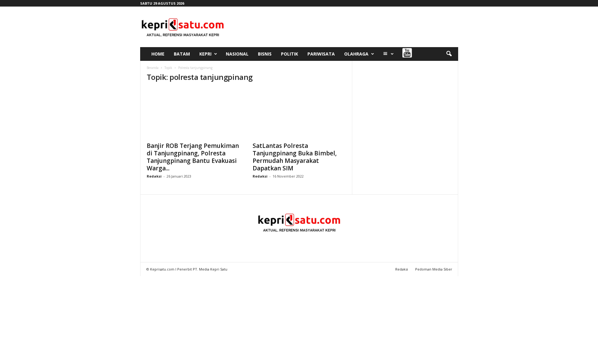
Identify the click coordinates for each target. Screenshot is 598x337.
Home (157, 54)
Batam (182, 54)
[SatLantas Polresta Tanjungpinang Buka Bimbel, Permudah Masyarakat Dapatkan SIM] (299, 113)
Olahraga (356, 54)
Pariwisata (321, 54)
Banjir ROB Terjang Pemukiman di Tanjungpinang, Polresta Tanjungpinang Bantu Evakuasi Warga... (193, 157)
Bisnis (265, 54)
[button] (449, 54)
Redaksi (154, 176)
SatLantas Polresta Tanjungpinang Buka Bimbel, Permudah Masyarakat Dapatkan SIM (295, 157)
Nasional (237, 54)
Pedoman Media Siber (433, 269)
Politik (289, 54)
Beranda (153, 68)
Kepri (205, 54)
